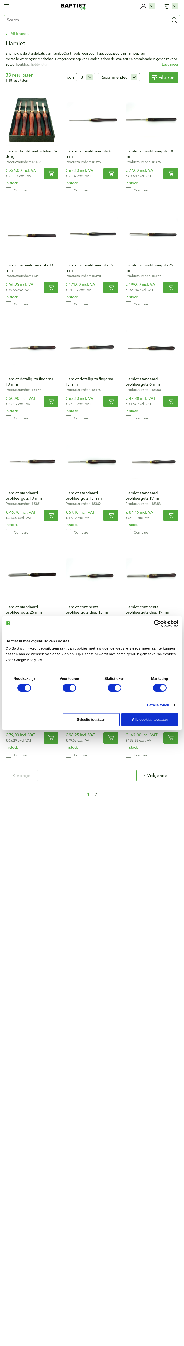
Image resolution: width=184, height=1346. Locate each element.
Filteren (166, 77)
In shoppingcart (51, 173)
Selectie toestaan (91, 719)
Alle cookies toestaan (150, 719)
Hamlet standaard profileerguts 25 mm (24, 609)
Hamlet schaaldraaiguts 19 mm (89, 268)
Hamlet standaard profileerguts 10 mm (24, 495)
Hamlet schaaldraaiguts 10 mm (149, 154)
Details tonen (158, 705)
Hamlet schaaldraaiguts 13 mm (29, 268)
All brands (20, 33)
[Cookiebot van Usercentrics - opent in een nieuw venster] (157, 623)
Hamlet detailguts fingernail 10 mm (30, 382)
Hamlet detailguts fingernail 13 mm (90, 382)
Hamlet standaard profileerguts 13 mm (84, 495)
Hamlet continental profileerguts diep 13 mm (88, 609)
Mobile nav (6, 6)
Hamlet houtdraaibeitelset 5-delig (31, 154)
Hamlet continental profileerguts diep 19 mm (148, 609)
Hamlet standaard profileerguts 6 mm (143, 382)
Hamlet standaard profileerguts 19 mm (144, 495)
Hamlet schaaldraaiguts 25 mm (149, 268)
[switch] (69, 688)
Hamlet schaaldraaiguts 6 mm (88, 154)
